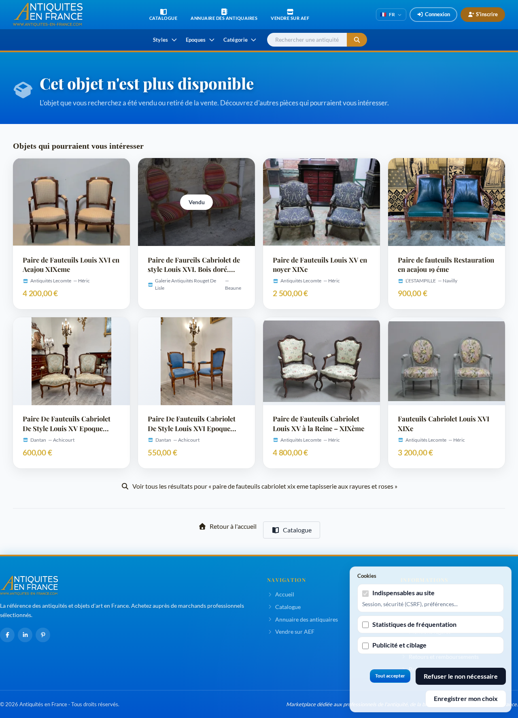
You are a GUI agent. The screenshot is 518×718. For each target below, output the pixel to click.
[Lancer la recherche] (357, 40)
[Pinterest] (43, 635)
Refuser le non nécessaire (461, 676)
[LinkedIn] (25, 635)
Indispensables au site (403, 592)
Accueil (284, 594)
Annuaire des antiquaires (306, 619)
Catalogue (297, 530)
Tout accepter (390, 676)
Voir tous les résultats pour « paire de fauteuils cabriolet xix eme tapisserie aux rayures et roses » (264, 486)
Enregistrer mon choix (466, 698)
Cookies (366, 576)
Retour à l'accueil (233, 526)
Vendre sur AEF (294, 631)
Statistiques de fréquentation (414, 624)
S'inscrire (487, 14)
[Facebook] (7, 635)
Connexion (437, 14)
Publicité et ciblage (399, 645)
